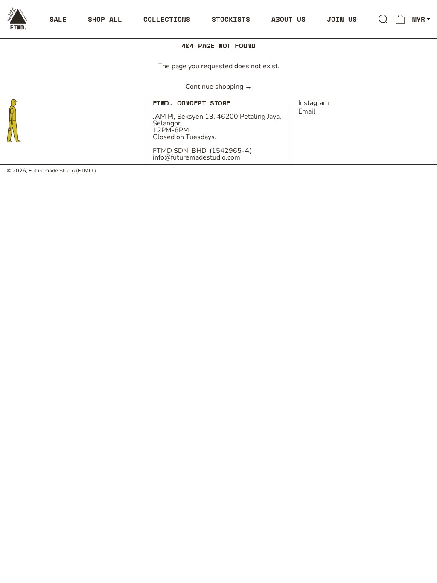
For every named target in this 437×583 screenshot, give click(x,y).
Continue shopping (214, 87)
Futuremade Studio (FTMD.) (62, 171)
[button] (383, 19)
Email (306, 111)
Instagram (313, 102)
